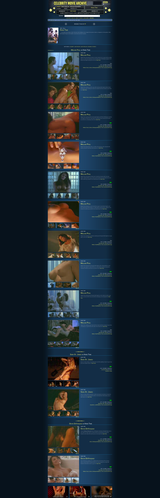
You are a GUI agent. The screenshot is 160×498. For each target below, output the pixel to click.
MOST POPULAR (84, 46)
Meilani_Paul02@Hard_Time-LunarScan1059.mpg (102, 186)
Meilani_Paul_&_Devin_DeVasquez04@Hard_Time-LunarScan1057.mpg (97, 127)
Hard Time (98, 60)
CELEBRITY (72, 46)
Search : (61, 15)
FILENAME (90, 46)
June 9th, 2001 (104, 369)
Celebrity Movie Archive (70, 3)
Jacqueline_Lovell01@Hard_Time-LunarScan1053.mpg (101, 404)
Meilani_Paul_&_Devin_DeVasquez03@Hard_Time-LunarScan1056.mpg (97, 97)
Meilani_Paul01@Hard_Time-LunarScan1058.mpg (102, 155)
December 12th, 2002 (103, 304)
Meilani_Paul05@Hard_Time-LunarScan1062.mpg (102, 276)
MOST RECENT (77, 46)
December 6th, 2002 (103, 95)
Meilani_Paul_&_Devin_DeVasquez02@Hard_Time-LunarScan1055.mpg (97, 471)
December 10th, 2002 (102, 154)
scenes (59, 8)
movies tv (74, 8)
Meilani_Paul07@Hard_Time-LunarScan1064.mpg (102, 333)
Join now (52, 20)
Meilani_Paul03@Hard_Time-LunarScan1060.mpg (102, 216)
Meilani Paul (75, 50)
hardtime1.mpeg (108, 371)
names (65, 8)
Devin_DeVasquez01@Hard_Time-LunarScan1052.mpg (101, 441)
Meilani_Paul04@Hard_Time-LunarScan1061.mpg (102, 244)
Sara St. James (76, 354)
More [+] (77, 109)
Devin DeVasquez (75, 424)
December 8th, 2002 (103, 66)
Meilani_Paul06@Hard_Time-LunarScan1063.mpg (102, 305)
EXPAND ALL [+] (50, 50)
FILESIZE (94, 46)
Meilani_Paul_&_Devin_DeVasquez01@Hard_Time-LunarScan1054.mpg (97, 67)
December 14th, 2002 (102, 126)
